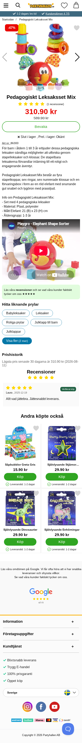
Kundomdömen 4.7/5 (57, 13)
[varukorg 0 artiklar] (76, 5)
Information (13, 622)
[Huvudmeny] (6, 5)
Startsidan (8, 19)
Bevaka (41, 127)
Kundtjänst (12, 646)
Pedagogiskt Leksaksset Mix (36, 19)
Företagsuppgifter (18, 634)
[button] (77, 57)
